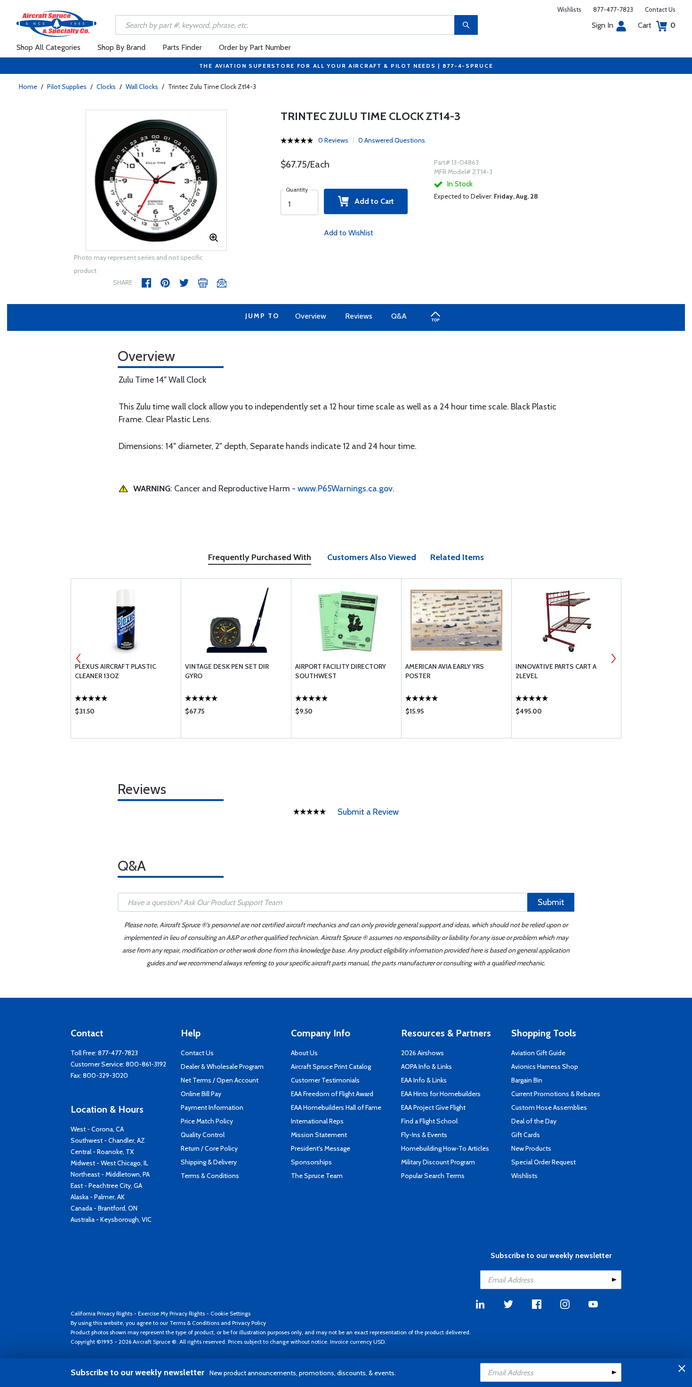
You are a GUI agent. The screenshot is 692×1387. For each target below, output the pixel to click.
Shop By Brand (121, 47)
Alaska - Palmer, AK (98, 1197)
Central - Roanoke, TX (102, 1151)
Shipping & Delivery (209, 1162)
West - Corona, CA (97, 1129)
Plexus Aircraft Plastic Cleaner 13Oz (115, 671)
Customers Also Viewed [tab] (371, 557)
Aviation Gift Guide (538, 1053)
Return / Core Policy (209, 1148)
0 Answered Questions (391, 140)
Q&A (399, 316)
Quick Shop (126, 713)
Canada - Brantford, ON (104, 1208)
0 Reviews (333, 140)
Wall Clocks (142, 86)
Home (28, 86)
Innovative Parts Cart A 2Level (555, 671)
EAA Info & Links (424, 1080)
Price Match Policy (207, 1121)
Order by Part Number (255, 47)
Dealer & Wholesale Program (222, 1066)
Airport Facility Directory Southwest (340, 671)
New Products (531, 1148)
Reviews (358, 316)
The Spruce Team (317, 1175)
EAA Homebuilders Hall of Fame (336, 1107)
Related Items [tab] (457, 557)
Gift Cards (525, 1134)
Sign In (602, 25)
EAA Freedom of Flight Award (332, 1094)
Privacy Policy (249, 1322)
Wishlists (569, 9)
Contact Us (660, 9)
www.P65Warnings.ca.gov (345, 488)
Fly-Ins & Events (424, 1134)
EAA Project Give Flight (433, 1107)
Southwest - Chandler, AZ (108, 1140)
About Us (304, 1053)
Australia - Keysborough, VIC (111, 1219)
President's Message (320, 1148)
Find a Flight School (429, 1121)
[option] (156, 180)
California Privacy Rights (101, 1313)
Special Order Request (543, 1162)
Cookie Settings (230, 1313)
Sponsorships (311, 1162)
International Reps (317, 1121)
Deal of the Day (533, 1121)
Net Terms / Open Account (219, 1080)
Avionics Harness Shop (544, 1066)
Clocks (106, 86)
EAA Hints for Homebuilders (441, 1094)
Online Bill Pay (201, 1094)
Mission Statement (319, 1134)
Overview (310, 316)
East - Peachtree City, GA (106, 1185)
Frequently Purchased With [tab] (259, 557)
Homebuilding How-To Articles (445, 1148)
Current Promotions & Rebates (555, 1094)
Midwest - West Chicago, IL (109, 1163)
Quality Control (203, 1134)
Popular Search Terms (433, 1175)
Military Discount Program (438, 1162)
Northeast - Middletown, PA (110, 1174)
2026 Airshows (422, 1053)
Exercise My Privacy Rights (171, 1313)
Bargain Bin (526, 1080)
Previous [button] (79, 658)
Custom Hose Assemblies (549, 1107)
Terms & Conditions (210, 1175)
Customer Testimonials (325, 1080)
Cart (657, 25)
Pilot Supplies (67, 86)
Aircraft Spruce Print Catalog (331, 1066)
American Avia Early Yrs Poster (444, 671)
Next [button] (613, 658)
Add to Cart (371, 201)
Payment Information (212, 1107)
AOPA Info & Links (426, 1066)
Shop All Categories (48, 47)
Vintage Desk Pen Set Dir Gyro (227, 671)
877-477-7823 (613, 9)
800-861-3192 (146, 1064)
